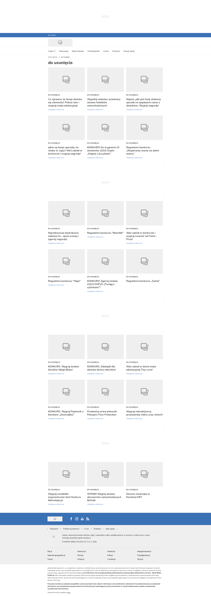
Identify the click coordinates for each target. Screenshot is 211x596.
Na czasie (52, 35)
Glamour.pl (81, 551)
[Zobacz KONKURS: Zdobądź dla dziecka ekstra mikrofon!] (105, 347)
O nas (86, 529)
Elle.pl (49, 551)
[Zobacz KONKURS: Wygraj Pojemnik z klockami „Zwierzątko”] (66, 392)
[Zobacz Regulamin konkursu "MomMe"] (105, 213)
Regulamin (54, 529)
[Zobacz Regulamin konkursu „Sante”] (144, 261)
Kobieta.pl (111, 551)
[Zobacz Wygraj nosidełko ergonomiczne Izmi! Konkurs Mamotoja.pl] (66, 474)
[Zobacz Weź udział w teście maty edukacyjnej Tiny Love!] (144, 347)
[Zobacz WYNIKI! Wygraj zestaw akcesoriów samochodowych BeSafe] (105, 474)
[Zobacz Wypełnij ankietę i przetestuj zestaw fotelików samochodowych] (105, 79)
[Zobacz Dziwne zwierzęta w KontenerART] (144, 474)
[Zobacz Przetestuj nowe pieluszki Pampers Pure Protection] (105, 392)
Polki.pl (110, 555)
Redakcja (97, 529)
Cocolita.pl (111, 559)
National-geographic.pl (56, 555)
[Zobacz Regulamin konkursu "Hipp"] (66, 261)
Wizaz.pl (80, 559)
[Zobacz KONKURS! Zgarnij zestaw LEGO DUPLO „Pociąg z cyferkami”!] (105, 261)
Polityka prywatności (71, 529)
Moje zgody (110, 529)
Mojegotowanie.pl (144, 551)
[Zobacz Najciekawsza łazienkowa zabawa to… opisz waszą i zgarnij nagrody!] (66, 213)
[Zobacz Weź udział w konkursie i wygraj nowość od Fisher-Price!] (144, 213)
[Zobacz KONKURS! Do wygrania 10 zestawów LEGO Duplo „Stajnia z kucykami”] (105, 128)
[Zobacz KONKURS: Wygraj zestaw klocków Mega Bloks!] (66, 347)
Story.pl (140, 559)
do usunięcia (54, 95)
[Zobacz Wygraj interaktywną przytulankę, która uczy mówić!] (144, 392)
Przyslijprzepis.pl (143, 555)
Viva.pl (50, 559)
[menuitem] (51, 51)
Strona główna (52, 57)
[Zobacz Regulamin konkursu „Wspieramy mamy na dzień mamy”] (144, 128)
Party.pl (80, 555)
